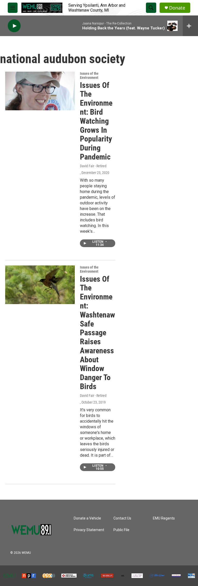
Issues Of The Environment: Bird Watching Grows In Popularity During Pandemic (96, 121)
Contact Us (122, 518)
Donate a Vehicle (87, 518)
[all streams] (190, 25)
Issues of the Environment (89, 75)
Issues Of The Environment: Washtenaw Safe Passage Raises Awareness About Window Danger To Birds (97, 332)
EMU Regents (164, 518)
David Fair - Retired (93, 166)
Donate (177, 8)
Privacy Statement (89, 530)
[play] (14, 26)
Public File (121, 530)
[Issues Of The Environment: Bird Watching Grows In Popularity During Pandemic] (40, 91)
